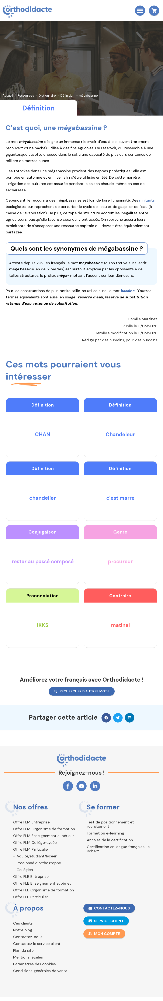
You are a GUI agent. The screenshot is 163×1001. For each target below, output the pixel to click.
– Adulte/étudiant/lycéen (35, 856)
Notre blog (22, 930)
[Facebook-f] (68, 786)
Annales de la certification (110, 840)
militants (147, 200)
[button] (140, 11)
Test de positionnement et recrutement (110, 824)
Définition (38, 108)
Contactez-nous (27, 936)
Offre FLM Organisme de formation (44, 829)
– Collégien (23, 869)
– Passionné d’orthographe (37, 862)
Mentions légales (28, 957)
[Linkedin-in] (95, 786)
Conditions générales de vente (40, 970)
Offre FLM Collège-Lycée (35, 842)
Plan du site (23, 950)
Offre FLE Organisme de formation (43, 890)
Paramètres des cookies (34, 964)
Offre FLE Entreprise (31, 876)
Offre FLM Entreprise (31, 822)
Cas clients (23, 923)
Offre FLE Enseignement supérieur (43, 883)
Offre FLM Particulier (31, 849)
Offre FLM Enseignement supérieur (43, 835)
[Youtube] (81, 786)
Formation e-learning (105, 833)
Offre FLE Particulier (30, 896)
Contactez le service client (36, 943)
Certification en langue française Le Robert (118, 849)
